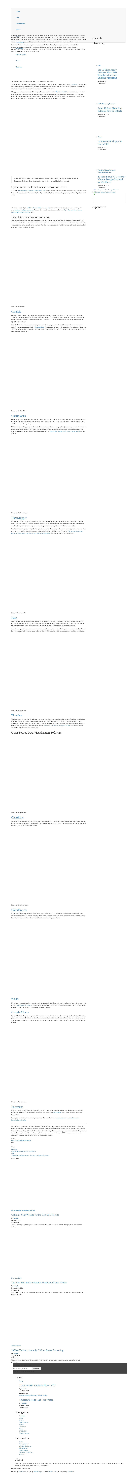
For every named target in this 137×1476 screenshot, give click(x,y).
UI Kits (18, 30)
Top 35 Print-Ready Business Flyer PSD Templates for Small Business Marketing (107, 73)
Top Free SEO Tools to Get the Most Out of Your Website (39, 1282)
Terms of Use (23, 1450)
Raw (14, 617)
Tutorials (22, 1416)
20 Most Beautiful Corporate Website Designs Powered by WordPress (112, 179)
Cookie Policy (23, 1448)
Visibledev (22, 1471)
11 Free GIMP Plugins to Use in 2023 (37, 1385)
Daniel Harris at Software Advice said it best (31, 190)
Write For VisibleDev (25, 1452)
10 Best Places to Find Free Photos (36, 1399)
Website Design (24, 1433)
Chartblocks (18, 415)
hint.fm (23, 1120)
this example (57, 1112)
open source (27, 1140)
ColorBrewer (19, 910)
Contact (21, 1455)
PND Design (38, 1471)
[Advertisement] (26, 66)
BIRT (39, 208)
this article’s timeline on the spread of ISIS (57, 725)
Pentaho (47, 208)
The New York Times (62, 92)
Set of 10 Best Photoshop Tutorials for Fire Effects (110, 109)
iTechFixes (71, 1471)
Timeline (16, 715)
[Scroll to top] (1, 1475)
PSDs (17, 17)
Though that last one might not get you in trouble (65, 431)
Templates (22, 1426)
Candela (16, 311)
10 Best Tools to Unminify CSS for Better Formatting (37, 1350)
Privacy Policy (23, 1444)
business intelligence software (24, 210)
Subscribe (36, 1368)
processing (74, 84)
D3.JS (15, 999)
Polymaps (17, 1106)
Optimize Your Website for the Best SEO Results (35, 1214)
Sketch (21, 1424)
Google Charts (20, 1012)
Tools (21, 1429)
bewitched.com (16, 1120)
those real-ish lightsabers (23, 1005)
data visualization (17, 1140)
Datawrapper (19, 517)
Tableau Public (32, 208)
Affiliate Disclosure (25, 1446)
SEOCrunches (52, 1471)
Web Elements (20, 23)
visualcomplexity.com (61, 1118)
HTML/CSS (23, 1431)
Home (18, 11)
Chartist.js (17, 817)
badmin (16, 1218)
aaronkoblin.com (74, 1118)
